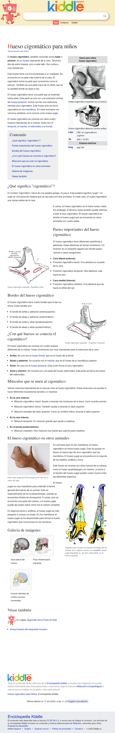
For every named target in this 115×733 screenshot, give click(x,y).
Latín (70, 132)
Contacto (79, 728)
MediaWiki (23, 725)
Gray (70, 147)
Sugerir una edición (78, 701)
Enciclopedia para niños (18, 51)
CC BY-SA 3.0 (53, 720)
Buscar (104, 16)
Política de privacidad (61, 728)
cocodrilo (96, 550)
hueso (26, 60)
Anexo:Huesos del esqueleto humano (28, 629)
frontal (49, 126)
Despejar (99, 16)
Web (56, 22)
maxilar (23, 126)
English (75, 22)
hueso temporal (19, 102)
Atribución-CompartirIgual (89, 686)
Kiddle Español (14, 728)
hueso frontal (38, 355)
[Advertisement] (58, 33)
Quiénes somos (42, 728)
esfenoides (35, 126)
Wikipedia (77, 723)
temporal (12, 126)
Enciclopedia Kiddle (57, 683)
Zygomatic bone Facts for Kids (42, 619)
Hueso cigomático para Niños (22, 694)
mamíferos (31, 109)
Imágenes (65, 22)
